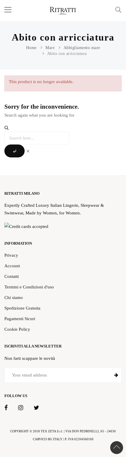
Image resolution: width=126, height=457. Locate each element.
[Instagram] (20, 408)
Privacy (11, 255)
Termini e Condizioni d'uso (29, 286)
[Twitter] (36, 408)
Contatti (11, 276)
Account (12, 265)
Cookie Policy (17, 329)
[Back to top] (116, 447)
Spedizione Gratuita (22, 307)
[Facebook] (6, 408)
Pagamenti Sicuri (19, 318)
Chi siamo (13, 297)
